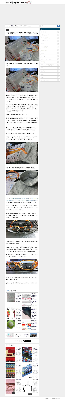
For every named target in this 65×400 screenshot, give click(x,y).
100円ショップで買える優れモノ (50, 65)
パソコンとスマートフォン (50, 59)
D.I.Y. (50, 53)
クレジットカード (50, 35)
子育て (8, 30)
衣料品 (50, 74)
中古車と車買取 (50, 41)
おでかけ (50, 56)
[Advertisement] (32, 14)
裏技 (50, 68)
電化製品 (50, 62)
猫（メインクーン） (50, 80)
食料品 (50, 77)
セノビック (50, 32)
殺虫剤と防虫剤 (50, 47)
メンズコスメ (50, 50)
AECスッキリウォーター (50, 38)
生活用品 (50, 71)
